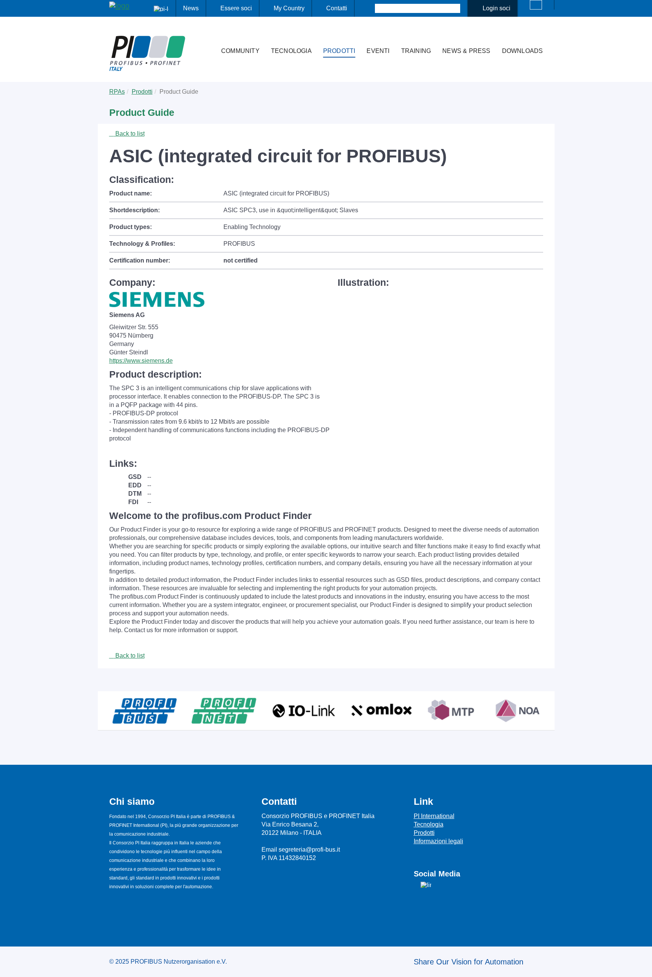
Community (240, 51)
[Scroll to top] (642, 965)
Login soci (496, 8)
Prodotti (339, 51)
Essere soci (236, 8)
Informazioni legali (438, 841)
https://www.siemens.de (141, 360)
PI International (434, 816)
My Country (289, 8)
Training (416, 51)
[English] (536, 5)
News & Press (466, 51)
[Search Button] (368, 8)
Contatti (336, 8)
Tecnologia (291, 51)
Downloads (522, 51)
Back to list (129, 133)
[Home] (207, 35)
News (191, 8)
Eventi (378, 51)
